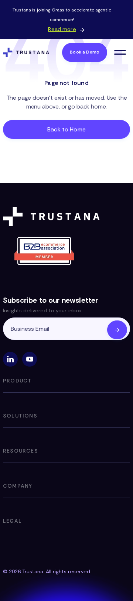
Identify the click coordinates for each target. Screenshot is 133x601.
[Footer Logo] (53, 216)
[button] (120, 52)
